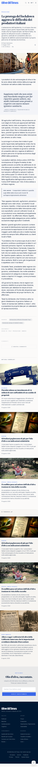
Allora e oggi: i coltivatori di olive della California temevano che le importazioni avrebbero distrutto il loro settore (17, 639)
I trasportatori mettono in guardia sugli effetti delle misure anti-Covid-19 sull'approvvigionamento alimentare (18, 193)
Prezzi (22, 719)
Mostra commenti (20, 346)
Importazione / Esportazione (27, 724)
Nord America (6, 634)
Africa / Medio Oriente (9, 482)
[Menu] (35, 2)
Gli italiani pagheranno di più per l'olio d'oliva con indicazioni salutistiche (17, 439)
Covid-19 (4, 331)
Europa (3, 436)
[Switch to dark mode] (28, 2)
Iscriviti (19, 755)
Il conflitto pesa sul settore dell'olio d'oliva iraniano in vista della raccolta (18, 485)
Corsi (21, 741)
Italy (10, 331)
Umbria (24, 331)
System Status (25, 757)
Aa (13, 47)
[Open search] (25, 2)
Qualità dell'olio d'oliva (7, 734)
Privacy (11, 757)
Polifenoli (3, 719)
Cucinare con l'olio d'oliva (8, 739)
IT (32, 2)
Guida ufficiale (24, 739)
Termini (17, 757)
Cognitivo (3, 726)
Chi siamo (12, 755)
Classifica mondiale (25, 736)
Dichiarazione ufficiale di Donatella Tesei (20, 319)
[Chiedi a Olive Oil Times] (34, 763)
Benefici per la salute (6, 736)
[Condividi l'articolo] (35, 45)
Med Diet (3, 721)
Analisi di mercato (25, 734)
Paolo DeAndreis (7, 43)
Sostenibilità (23, 726)
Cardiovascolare (5, 724)
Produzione (5, 11)
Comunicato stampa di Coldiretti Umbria (12, 323)
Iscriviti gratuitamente (19, 694)
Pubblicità (25, 755)
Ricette (3, 741)
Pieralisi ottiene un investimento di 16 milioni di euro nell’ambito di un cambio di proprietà (18, 392)
